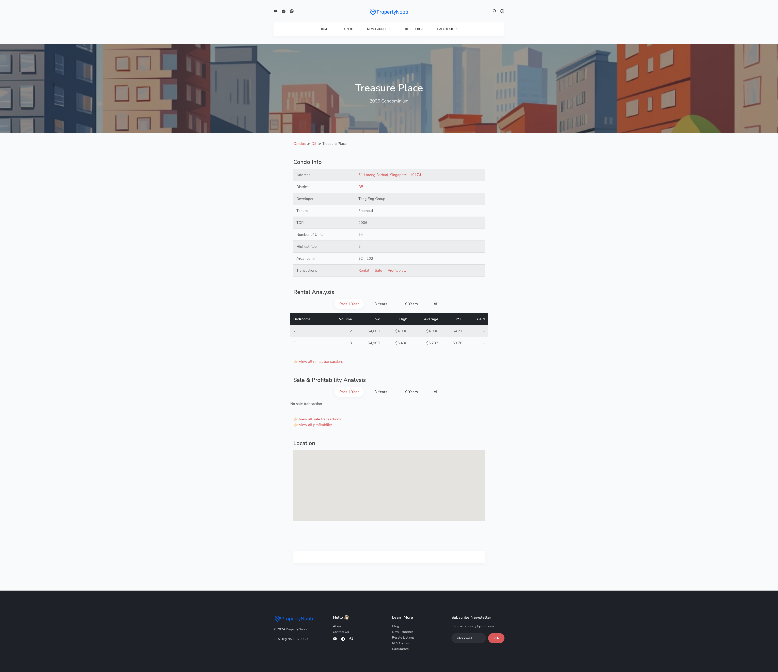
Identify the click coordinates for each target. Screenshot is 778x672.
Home (324, 29)
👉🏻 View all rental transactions (318, 361)
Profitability (397, 270)
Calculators (447, 29)
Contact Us (341, 632)
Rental (363, 270)
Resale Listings (403, 637)
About (337, 626)
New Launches (379, 29)
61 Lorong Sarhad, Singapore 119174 (389, 174)
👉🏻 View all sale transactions (317, 419)
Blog (395, 626)
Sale (378, 270)
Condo (348, 29)
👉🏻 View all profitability (312, 424)
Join (496, 638)
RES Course (414, 29)
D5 (314, 143)
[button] (494, 12)
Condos (299, 143)
